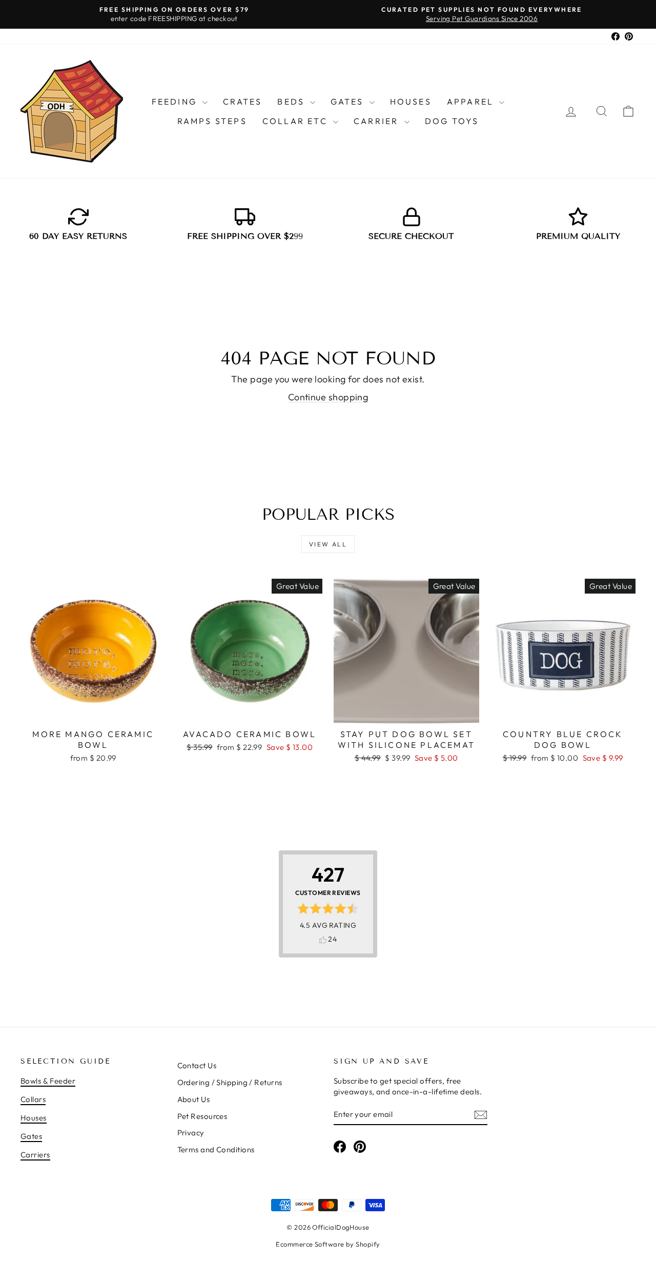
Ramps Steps (212, 121)
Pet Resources (202, 1116)
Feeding (176, 101)
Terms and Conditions (216, 1149)
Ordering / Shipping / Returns (229, 1082)
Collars (33, 1099)
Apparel (472, 101)
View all (328, 544)
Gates (348, 101)
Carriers (35, 1154)
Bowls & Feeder (47, 1081)
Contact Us (197, 1065)
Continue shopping (328, 397)
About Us (193, 1099)
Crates (242, 101)
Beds (292, 101)
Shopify (368, 1244)
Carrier (378, 121)
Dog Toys (452, 121)
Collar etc (296, 121)
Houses (411, 101)
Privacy (190, 1132)
